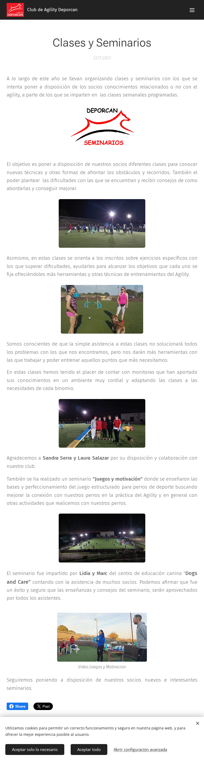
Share (20, 706)
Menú (192, 10)
